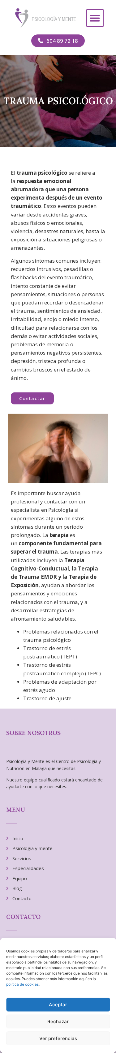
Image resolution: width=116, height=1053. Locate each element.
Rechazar (58, 1021)
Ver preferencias (58, 1038)
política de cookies (22, 984)
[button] (95, 18)
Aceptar (58, 1004)
